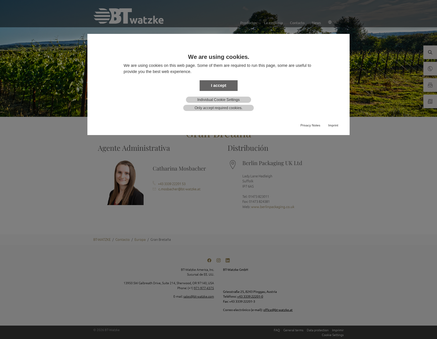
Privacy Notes (310, 125)
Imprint (333, 125)
